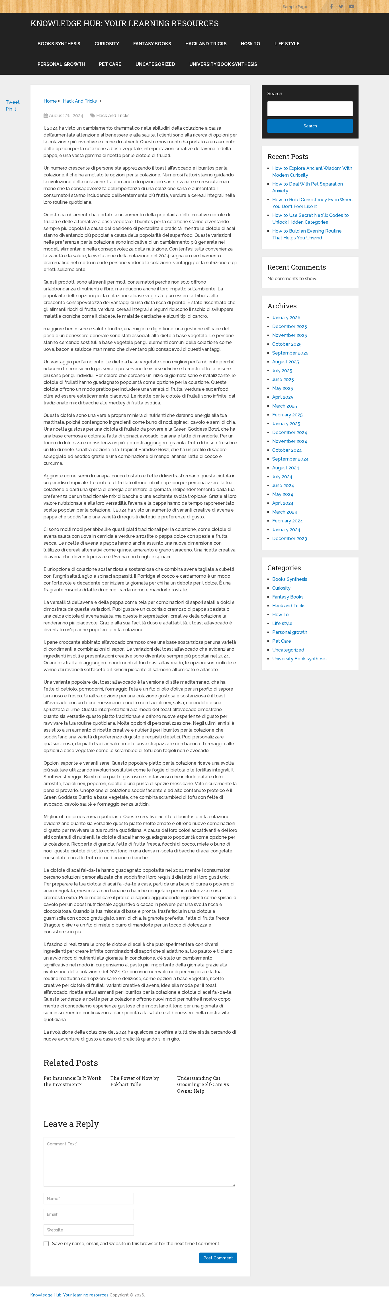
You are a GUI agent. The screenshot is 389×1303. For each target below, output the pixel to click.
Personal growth (61, 64)
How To (250, 43)
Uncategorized (155, 64)
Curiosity (107, 43)
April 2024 (283, 503)
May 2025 (282, 388)
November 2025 (289, 335)
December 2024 (289, 432)
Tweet (13, 102)
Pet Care (110, 64)
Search (274, 93)
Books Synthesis (59, 43)
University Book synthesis (223, 64)
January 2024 (286, 529)
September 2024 (290, 459)
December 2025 (289, 326)
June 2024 (283, 485)
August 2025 (285, 362)
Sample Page (295, 7)
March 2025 (284, 406)
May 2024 (282, 494)
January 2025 (286, 423)
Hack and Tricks (206, 43)
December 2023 (289, 538)
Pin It (11, 109)
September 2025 (290, 353)
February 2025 (287, 415)
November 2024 (289, 441)
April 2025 (282, 397)
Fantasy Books (152, 43)
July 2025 (282, 370)
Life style (287, 43)
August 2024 (285, 468)
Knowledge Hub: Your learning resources (124, 23)
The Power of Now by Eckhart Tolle (134, 1081)
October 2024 (287, 450)
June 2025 (283, 379)
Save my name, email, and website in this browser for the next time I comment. (136, 1243)
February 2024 (287, 521)
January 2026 (286, 317)
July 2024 (282, 476)
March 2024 (284, 512)
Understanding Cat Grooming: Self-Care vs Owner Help (203, 1084)
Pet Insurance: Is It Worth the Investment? (73, 1081)
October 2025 (287, 344)
